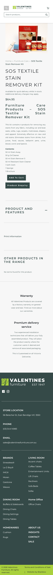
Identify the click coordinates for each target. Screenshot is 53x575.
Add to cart (16, 178)
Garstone (7, 482)
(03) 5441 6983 (10, 429)
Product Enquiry (17, 185)
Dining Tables (9, 519)
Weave (6, 487)
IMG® (6, 472)
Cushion (7, 532)
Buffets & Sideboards (13, 504)
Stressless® (8, 462)
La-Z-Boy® (8, 467)
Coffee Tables (35, 466)
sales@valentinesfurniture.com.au (19, 442)
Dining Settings (10, 514)
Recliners (32, 481)
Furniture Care (21, 61)
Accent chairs (35, 461)
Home (8, 61)
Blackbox (42, 572)
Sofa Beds (33, 486)
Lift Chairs (33, 476)
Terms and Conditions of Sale (38, 567)
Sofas (31, 491)
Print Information (13, 236)
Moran (6, 477)
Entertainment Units (38, 471)
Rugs (5, 537)
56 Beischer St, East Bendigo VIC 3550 (21, 415)
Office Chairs (34, 504)
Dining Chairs (9, 509)
